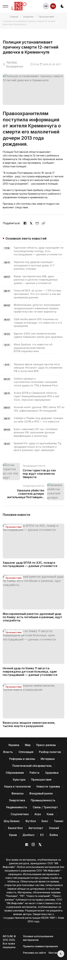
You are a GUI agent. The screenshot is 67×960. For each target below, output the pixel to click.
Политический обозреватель (32, 765)
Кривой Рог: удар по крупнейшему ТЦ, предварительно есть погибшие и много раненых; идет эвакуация (38, 446)
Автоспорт (35, 828)
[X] (31, 223)
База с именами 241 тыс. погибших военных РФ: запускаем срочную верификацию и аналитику (36, 432)
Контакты (55, 952)
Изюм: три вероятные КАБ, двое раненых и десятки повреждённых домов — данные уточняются (36, 280)
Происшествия (46, 16)
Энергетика (17, 800)
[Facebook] (25, 223)
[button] (5, 6)
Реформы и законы (22, 759)
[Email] (37, 223)
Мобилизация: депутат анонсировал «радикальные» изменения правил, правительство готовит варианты (37, 308)
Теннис (58, 821)
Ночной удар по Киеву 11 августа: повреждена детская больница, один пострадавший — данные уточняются (30, 672)
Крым (13, 835)
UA (45, 6)
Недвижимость (16, 807)
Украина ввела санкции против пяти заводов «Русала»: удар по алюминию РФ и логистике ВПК (38, 367)
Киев (50, 814)
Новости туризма (48, 786)
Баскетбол (15, 828)
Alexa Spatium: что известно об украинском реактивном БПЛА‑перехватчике (33, 348)
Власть (8, 752)
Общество (28, 16)
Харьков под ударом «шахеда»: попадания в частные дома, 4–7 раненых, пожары (34, 265)
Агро (37, 814)
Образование (15, 772)
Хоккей (54, 828)
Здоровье (52, 772)
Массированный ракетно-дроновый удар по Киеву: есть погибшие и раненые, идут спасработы (32, 617)
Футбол (30, 821)
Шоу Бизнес (12, 821)
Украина (13, 745)
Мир (28, 745)
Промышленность (43, 800)
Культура (19, 779)
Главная (14, 16)
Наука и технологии (17, 786)
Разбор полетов (50, 752)
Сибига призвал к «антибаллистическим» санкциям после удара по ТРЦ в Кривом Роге (36, 382)
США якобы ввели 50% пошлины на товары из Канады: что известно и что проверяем (38, 322)
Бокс (45, 821)
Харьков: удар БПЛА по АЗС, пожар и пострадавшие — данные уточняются (30, 564)
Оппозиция (26, 752)
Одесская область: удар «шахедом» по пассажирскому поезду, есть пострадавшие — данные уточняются (39, 251)
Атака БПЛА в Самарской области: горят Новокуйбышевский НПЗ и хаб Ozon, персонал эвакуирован (36, 396)
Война (54, 835)
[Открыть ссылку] (43, 223)
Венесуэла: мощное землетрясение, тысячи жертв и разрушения (29, 724)
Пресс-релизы (46, 745)
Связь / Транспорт (45, 807)
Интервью (48, 759)
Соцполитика (20, 814)
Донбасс (29, 835)
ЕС (42, 835)
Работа (34, 772)
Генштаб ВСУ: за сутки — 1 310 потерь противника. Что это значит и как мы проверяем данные (37, 294)
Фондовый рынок (41, 793)
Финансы (17, 793)
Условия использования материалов (38, 938)
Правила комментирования (40, 946)
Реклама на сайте (34, 952)
